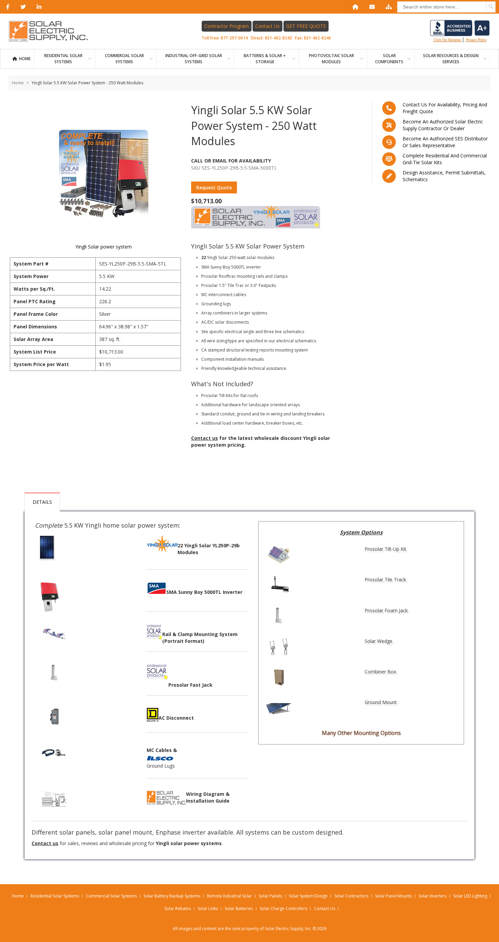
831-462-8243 (278, 38)
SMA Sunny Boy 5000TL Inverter (204, 592)
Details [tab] (42, 502)
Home (25, 59)
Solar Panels (270, 896)
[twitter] (22, 7)
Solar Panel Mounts (393, 896)
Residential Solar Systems (55, 896)
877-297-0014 (234, 38)
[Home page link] (51, 31)
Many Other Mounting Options (361, 733)
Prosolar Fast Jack (190, 685)
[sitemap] (387, 7)
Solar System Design (308, 896)
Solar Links (208, 908)
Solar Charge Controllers (283, 908)
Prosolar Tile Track (385, 579)
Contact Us (267, 26)
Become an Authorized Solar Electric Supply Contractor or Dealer (443, 125)
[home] (354, 7)
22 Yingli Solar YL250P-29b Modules (209, 548)
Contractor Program (226, 26)
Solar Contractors (351, 896)
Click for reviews (447, 39)
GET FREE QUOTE (306, 26)
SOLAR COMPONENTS (389, 59)
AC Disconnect (176, 718)
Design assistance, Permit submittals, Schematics (444, 176)
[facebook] (6, 7)
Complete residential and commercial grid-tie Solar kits (445, 159)
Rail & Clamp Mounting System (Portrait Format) (200, 637)
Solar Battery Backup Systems (172, 896)
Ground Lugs (161, 766)
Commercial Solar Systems (124, 59)
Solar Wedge (378, 641)
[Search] (491, 7)
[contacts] (371, 7)
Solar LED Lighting (470, 896)
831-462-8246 (317, 38)
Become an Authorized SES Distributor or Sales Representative (445, 142)
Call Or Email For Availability (231, 160)
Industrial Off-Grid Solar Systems (193, 59)
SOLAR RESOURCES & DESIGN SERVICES (451, 59)
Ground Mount (381, 702)
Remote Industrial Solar (229, 896)
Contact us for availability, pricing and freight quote (445, 108)
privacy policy (476, 39)
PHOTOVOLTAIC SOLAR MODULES (331, 59)
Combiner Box (380, 671)
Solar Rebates (177, 908)
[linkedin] (37, 7)
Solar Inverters (432, 896)
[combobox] (446, 7)
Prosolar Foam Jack (386, 610)
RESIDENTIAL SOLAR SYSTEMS (63, 59)
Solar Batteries (239, 908)
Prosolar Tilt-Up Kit (385, 549)
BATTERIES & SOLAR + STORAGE (265, 59)
